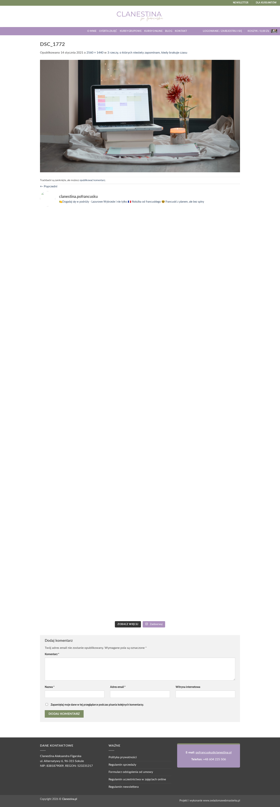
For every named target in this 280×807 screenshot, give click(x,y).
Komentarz (52, 654)
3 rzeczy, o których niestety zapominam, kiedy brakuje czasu (147, 52)
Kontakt (181, 31)
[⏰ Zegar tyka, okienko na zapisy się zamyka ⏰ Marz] (64, 459)
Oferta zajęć (108, 31)
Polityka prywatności (123, 757)
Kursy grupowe (131, 31)
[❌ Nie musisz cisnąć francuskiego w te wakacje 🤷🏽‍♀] (215, 435)
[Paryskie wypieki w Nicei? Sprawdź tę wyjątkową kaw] (114, 479)
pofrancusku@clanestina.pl (214, 752)
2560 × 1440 (94, 52)
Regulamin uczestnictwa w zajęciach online (137, 779)
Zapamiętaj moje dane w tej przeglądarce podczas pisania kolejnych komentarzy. (97, 704)
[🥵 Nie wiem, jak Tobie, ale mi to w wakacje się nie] (165, 493)
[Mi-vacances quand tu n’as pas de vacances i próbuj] (165, 223)
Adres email (118, 687)
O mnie (92, 31)
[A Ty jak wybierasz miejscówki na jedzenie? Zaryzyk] (114, 274)
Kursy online (153, 31)
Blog (168, 31)
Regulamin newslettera (124, 786)
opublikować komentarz (92, 180)
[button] (222, 31)
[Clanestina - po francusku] (140, 16)
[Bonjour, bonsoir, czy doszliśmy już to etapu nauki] (215, 289)
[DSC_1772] (140, 115)
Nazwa (49, 687)
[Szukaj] (191, 31)
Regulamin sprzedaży (122, 764)
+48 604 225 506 (214, 759)
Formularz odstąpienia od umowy (131, 771)
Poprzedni (48, 186)
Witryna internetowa (188, 687)
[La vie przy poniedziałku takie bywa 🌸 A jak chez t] (64, 218)
